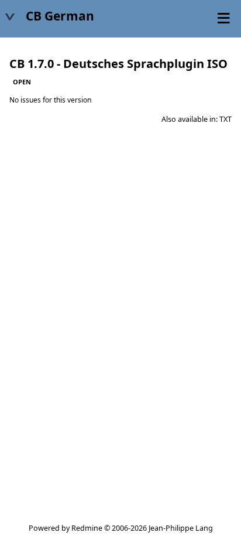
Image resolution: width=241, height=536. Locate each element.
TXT (225, 119)
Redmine (86, 528)
